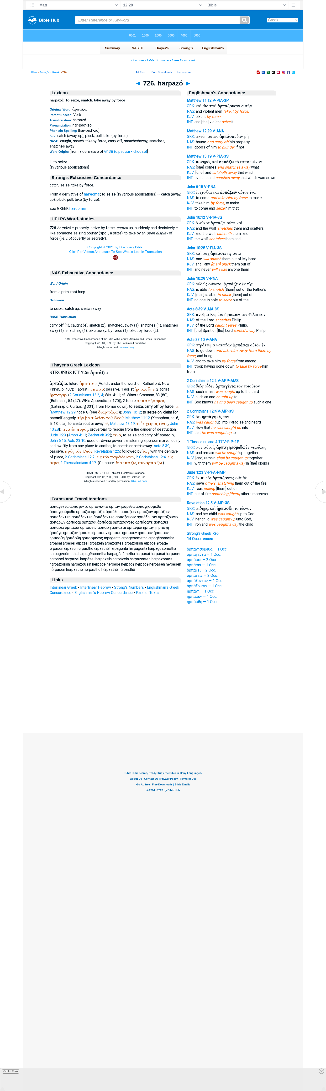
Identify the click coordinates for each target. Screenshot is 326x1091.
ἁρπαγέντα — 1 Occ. (204, 554)
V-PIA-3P (221, 100)
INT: (190, 122)
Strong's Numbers (129, 587)
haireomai (92, 194)
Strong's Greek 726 (203, 533)
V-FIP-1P (231, 442)
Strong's (44, 72)
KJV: (191, 116)
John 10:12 (132, 412)
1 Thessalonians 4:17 (78, 463)
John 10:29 (196, 278)
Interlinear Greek (63, 587)
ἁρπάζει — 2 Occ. (201, 570)
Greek (55, 72)
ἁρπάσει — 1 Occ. (201, 565)
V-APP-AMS (228, 380)
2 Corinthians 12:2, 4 (86, 395)
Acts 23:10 (76, 440)
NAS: (191, 111)
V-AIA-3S (211, 309)
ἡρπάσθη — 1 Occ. (202, 601)
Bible (34, 72)
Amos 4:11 (77, 435)
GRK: (191, 106)
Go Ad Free (10, 1071)
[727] (320, 502)
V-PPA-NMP (215, 472)
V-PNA (210, 187)
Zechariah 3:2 (99, 435)
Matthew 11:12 (137, 418)
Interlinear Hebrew (95, 587)
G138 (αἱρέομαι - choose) (125, 151)
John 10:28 (196, 248)
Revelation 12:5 (107, 451)
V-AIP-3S (226, 411)
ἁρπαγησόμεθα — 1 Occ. (207, 549)
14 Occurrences (200, 538)
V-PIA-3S (221, 156)
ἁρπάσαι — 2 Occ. (201, 559)
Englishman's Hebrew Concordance (103, 592)
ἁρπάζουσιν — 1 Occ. (204, 586)
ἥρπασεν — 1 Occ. (202, 596)
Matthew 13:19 (122, 423)
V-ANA (218, 131)
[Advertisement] (163, 704)
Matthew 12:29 (63, 412)
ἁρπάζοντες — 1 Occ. (205, 580)
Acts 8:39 (161, 446)
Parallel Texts (147, 592)
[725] (6, 502)
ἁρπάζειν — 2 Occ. (202, 575)
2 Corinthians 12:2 (80, 457)
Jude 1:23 (58, 435)
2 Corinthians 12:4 (151, 457)
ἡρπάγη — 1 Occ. (201, 591)
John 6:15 (58, 440)
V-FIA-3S (214, 248)
